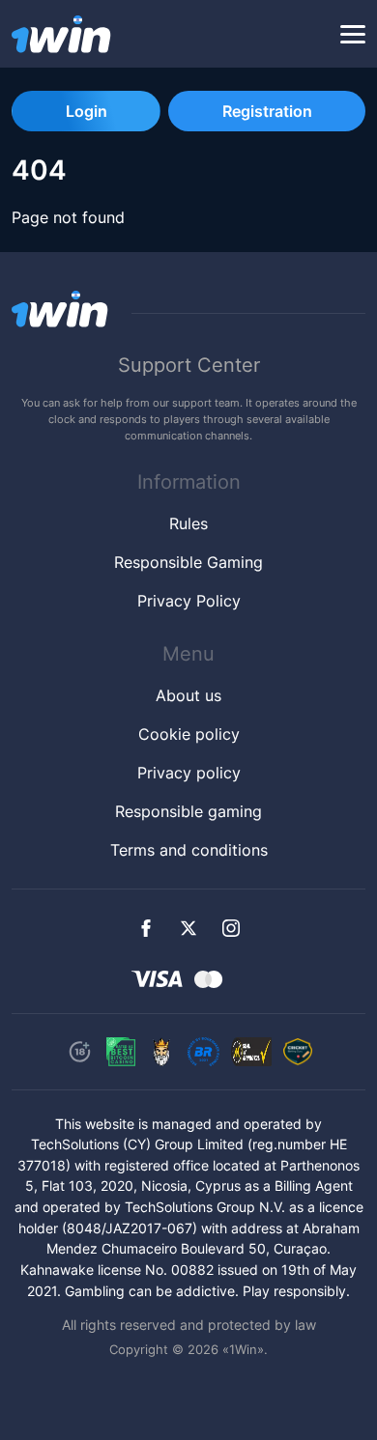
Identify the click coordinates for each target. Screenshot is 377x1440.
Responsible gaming (188, 811)
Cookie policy (189, 734)
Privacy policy (189, 772)
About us (188, 695)
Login (86, 111)
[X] (188, 928)
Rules (188, 523)
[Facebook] (145, 928)
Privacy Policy (189, 600)
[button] (352, 34)
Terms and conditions (189, 850)
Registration (267, 111)
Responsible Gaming (188, 562)
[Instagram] (231, 928)
